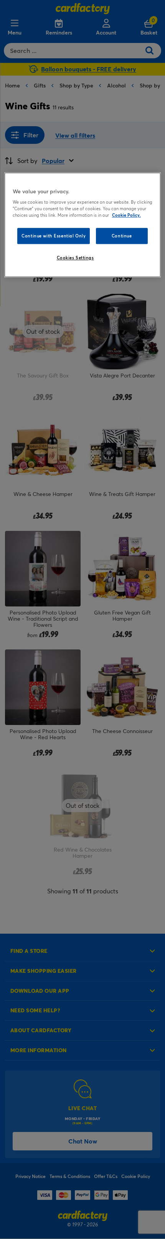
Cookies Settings (75, 258)
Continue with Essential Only (53, 236)
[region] (82, 225)
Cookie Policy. (126, 215)
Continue (122, 236)
